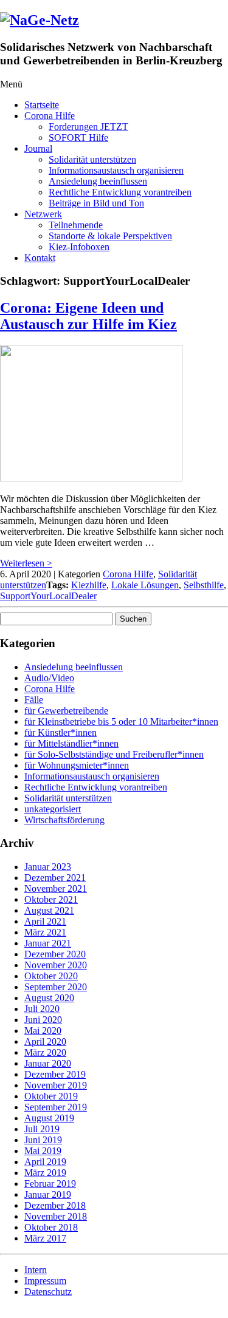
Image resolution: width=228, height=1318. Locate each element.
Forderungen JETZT (88, 126)
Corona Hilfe (49, 115)
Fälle (33, 700)
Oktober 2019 (51, 1096)
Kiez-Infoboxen (79, 247)
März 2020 (45, 1052)
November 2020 (55, 965)
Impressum (45, 1281)
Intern (35, 1270)
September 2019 (55, 1107)
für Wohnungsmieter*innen (76, 765)
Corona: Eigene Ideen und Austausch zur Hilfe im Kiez (88, 316)
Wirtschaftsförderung (64, 820)
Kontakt (39, 258)
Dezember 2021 (55, 877)
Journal (38, 148)
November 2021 (55, 888)
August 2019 (49, 1118)
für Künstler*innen (60, 732)
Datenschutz (48, 1291)
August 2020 (49, 998)
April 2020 (45, 1041)
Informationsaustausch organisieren (116, 170)
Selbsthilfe (204, 585)
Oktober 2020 (51, 976)
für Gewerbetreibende (66, 710)
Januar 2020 (47, 1063)
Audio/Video (49, 678)
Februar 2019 (50, 1183)
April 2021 (45, 921)
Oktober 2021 (51, 899)
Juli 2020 (42, 1009)
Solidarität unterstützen (92, 159)
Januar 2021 (47, 943)
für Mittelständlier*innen (71, 743)
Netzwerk (43, 214)
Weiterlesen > (26, 563)
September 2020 (55, 987)
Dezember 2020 (55, 954)
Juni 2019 (43, 1140)
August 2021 (49, 910)
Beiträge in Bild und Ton (96, 203)
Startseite (41, 105)
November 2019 (55, 1085)
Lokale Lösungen (145, 585)
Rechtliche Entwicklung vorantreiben (120, 192)
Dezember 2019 (55, 1074)
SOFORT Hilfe (78, 137)
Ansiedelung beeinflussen (98, 181)
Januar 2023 (47, 866)
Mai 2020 (42, 1030)
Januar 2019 (47, 1194)
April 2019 (45, 1162)
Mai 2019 (42, 1151)
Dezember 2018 (55, 1205)
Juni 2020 (43, 1019)
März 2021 (45, 932)
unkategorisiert (52, 809)
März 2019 (45, 1172)
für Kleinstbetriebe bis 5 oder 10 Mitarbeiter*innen (121, 721)
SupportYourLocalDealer (48, 596)
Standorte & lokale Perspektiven (110, 236)
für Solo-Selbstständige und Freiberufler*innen (114, 754)
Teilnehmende (76, 225)
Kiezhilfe (88, 585)
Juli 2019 (42, 1129)
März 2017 (45, 1238)
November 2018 (55, 1216)
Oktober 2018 (51, 1227)
